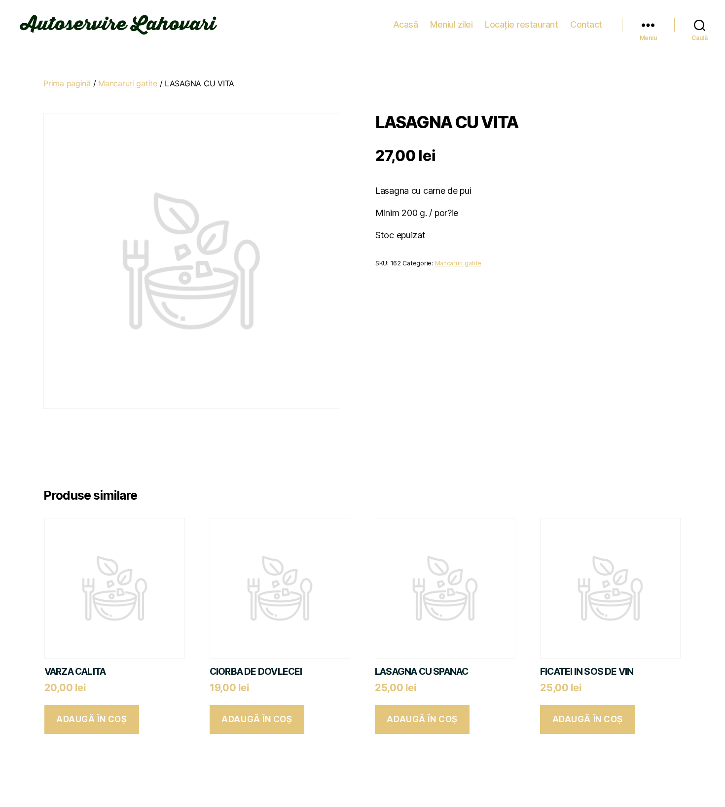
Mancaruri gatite (127, 83)
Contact (586, 24)
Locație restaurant (521, 24)
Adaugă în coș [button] (91, 719)
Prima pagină (67, 83)
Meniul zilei (451, 24)
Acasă (405, 24)
